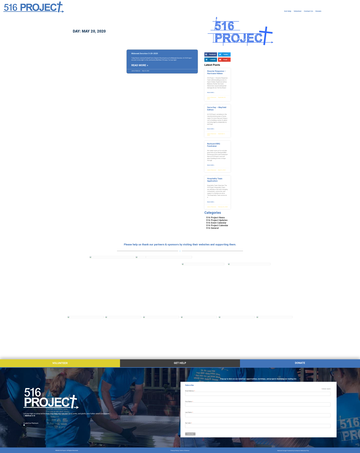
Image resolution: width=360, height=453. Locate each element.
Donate (318, 11)
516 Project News (215, 217)
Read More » (139, 65)
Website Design (281, 450)
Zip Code (188, 423)
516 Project (63, 450)
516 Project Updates (217, 220)
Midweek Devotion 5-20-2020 (144, 53)
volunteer (60, 363)
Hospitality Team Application (214, 179)
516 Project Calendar (217, 225)
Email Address (190, 391)
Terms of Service (184, 450)
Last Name (189, 412)
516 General (212, 228)
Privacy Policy (175, 450)
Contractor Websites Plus (301, 450)
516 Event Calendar (216, 222)
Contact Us (308, 11)
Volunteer (298, 11)
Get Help (287, 11)
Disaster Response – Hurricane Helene (216, 72)
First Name (189, 401)
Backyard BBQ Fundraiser (213, 145)
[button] (210, 54)
